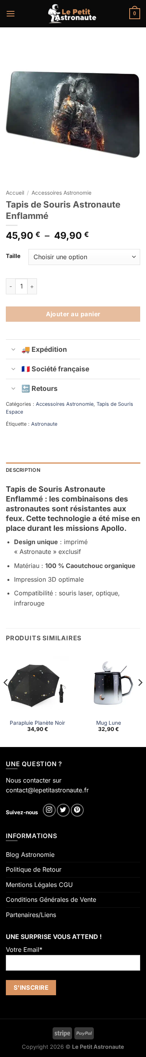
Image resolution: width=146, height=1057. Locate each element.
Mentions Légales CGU (39, 885)
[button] (10, 13)
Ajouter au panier (73, 314)
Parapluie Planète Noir (37, 723)
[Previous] (6, 698)
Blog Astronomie (30, 854)
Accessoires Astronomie (61, 193)
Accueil (15, 193)
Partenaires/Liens (31, 915)
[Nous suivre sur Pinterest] (77, 810)
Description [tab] (23, 470)
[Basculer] (13, 350)
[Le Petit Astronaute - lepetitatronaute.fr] (72, 13)
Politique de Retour (34, 869)
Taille (13, 256)
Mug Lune (108, 723)
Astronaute (44, 424)
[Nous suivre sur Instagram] (49, 810)
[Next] (139, 698)
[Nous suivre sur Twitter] (63, 810)
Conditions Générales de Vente (51, 899)
